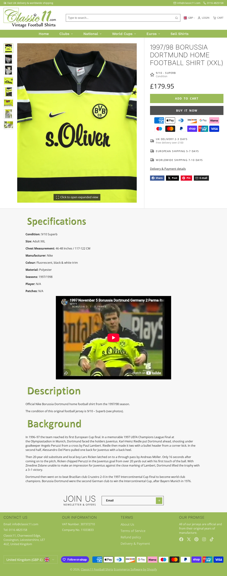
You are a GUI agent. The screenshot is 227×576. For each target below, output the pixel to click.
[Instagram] (204, 539)
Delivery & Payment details (168, 169)
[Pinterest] (196, 539)
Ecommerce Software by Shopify (135, 569)
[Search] (176, 18)
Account (203, 18)
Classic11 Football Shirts (97, 569)
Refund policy (131, 537)
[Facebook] (181, 539)
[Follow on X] (189, 539)
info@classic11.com (188, 3)
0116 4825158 (215, 3)
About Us (127, 524)
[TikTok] (212, 539)
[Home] (30, 18)
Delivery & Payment (135, 543)
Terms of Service (133, 531)
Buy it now (186, 110)
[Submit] (159, 500)
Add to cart (186, 98)
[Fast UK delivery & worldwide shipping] (28, 3)
